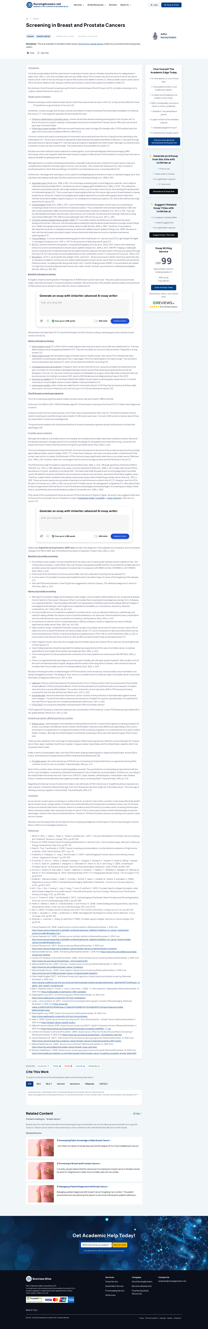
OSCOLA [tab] (103, 1083)
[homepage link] (27, 19)
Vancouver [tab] (75, 1083)
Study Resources (96, 4)
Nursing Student (168, 37)
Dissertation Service (114, 1286)
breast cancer (43, 36)
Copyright (162, 1318)
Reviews (113, 4)
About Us (124, 4)
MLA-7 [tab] (49, 1083)
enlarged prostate (86, 498)
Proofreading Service (114, 1290)
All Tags (136, 1113)
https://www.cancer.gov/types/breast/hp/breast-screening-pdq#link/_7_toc (76, 1028)
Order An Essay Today (164, 287)
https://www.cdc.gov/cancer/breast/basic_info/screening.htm (60, 961)
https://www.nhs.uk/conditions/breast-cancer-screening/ (57, 967)
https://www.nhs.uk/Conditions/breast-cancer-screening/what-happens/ (65, 973)
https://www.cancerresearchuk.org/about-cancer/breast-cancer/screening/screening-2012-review (76, 1041)
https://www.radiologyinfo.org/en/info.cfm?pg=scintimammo (59, 998)
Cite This (44, 53)
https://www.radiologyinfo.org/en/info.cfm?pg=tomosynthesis (59, 1016)
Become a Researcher (142, 1286)
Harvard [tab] (61, 1083)
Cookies (169, 1318)
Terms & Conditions (151, 1318)
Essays (36, 18)
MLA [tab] (39, 1083)
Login (155, 5)
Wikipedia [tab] (89, 1083)
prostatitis (100, 498)
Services (78, 4)
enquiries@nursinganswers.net (172, 1281)
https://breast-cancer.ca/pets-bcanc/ (58, 1022)
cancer (30, 36)
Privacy (141, 1318)
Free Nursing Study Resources (140, 1292)
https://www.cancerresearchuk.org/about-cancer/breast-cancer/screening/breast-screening (74, 948)
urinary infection (114, 498)
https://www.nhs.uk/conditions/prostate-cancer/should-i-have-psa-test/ (64, 1047)
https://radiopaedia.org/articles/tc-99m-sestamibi (63, 991)
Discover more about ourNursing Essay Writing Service (164, 141)
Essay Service (111, 1281)
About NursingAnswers (142, 1281)
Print (32, 53)
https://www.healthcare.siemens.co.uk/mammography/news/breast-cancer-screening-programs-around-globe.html (84, 1053)
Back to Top (31, 1310)
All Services (110, 1295)
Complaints (177, 1318)
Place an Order (173, 5)
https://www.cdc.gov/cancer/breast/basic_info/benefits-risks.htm (92, 1034)
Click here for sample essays (90, 44)
